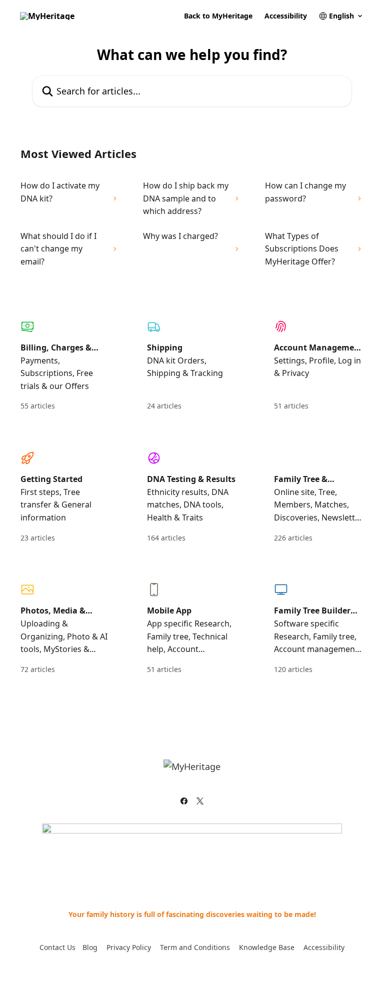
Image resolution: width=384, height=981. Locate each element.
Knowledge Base (266, 947)
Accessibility (285, 16)
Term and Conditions (195, 947)
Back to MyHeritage (218, 16)
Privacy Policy (128, 947)
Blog (90, 947)
